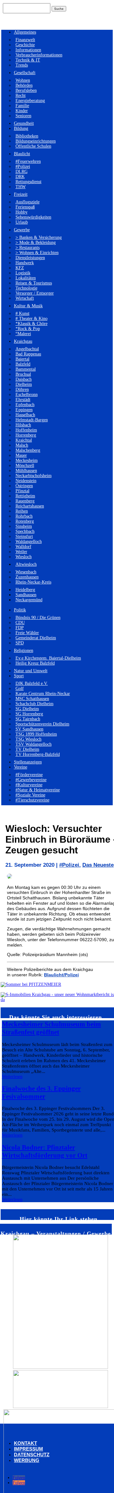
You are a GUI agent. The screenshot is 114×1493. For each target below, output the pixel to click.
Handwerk (25, 262)
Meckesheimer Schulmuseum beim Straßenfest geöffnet (51, 1028)
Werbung (26, 1460)
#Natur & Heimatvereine (38, 790)
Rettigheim (25, 496)
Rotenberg (25, 521)
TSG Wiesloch (28, 739)
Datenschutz (31, 1454)
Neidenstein (26, 480)
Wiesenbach (26, 572)
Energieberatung (30, 100)
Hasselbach (25, 414)
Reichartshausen (30, 506)
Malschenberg (28, 450)
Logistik (23, 273)
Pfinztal (22, 490)
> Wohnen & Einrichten (37, 252)
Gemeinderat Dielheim (36, 637)
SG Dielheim (27, 708)
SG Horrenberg (29, 713)
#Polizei (23, 166)
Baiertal (22, 359)
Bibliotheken (27, 136)
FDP (20, 627)
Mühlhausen (26, 470)
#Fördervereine (29, 774)
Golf (20, 688)
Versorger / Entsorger (35, 293)
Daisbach (24, 379)
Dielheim (24, 384)
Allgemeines (25, 32)
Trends (22, 65)
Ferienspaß (25, 207)
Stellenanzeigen (28, 762)
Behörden (24, 85)
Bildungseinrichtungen (36, 141)
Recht (21, 95)
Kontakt (25, 1443)
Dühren (22, 389)
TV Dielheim (27, 749)
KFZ (20, 267)
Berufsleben (26, 90)
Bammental (26, 369)
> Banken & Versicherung (39, 237)
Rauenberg (25, 501)
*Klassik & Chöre (32, 323)
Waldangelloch (29, 541)
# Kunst (22, 313)
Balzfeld (23, 364)
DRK (20, 176)
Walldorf (23, 546)
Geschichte (25, 44)
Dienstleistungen (30, 257)
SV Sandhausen (29, 729)
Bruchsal (23, 374)
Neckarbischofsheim (34, 475)
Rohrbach (24, 516)
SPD (20, 643)
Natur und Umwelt (31, 670)
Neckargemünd (29, 599)
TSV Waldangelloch (34, 744)
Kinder (22, 110)
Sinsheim (24, 526)
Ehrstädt (23, 399)
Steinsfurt (24, 536)
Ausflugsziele (28, 202)
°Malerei (23, 333)
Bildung (21, 128)
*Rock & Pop (28, 328)
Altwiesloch (26, 564)
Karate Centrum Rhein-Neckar (43, 693)
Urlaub (22, 222)
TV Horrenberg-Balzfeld (38, 754)
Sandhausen (26, 594)
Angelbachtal (27, 349)
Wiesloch (24, 556)
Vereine (20, 767)
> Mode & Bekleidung (36, 242)
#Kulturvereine (29, 784)
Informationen (28, 50)
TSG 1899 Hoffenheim (36, 734)
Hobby (22, 212)
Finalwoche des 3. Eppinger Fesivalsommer (41, 1092)
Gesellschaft (24, 72)
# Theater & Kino (32, 318)
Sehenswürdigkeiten (33, 217)
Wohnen (23, 80)
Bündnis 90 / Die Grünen (38, 617)
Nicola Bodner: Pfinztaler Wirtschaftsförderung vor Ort (44, 1151)
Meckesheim (27, 460)
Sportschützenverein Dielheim (42, 724)
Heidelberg (25, 589)
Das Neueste (98, 865)
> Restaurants (28, 247)
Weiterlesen (12, 1076)
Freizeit (21, 194)
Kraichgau (23, 341)
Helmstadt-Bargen (32, 420)
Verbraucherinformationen (39, 55)
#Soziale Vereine (30, 795)
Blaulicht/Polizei (61, 974)
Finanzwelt (25, 39)
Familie (22, 105)
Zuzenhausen (27, 577)
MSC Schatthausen (32, 698)
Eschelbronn (27, 394)
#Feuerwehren (28, 161)
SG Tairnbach (28, 719)
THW (21, 186)
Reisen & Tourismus (34, 283)
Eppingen (24, 409)
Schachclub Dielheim (35, 703)
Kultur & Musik (28, 305)
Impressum (28, 1449)
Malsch (22, 445)
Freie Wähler (27, 632)
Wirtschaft (25, 298)
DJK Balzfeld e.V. (32, 683)
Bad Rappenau (28, 354)
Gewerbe (22, 229)
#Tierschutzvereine (32, 800)
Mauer (21, 455)
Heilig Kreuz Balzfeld (35, 663)
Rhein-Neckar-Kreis (33, 582)
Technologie (26, 288)
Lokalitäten (26, 278)
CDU (20, 622)
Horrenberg (26, 435)
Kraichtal (24, 440)
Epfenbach (25, 404)
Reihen (22, 511)
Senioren (23, 115)
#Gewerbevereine (31, 779)
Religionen (23, 650)
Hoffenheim (26, 430)
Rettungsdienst (28, 181)
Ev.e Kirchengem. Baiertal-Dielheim (48, 658)
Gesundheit (24, 123)
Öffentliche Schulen (33, 146)
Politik (20, 610)
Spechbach (25, 531)
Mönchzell (25, 465)
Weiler (21, 551)
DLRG (22, 171)
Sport (19, 675)
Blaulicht (22, 153)
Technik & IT (28, 60)
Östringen (24, 485)
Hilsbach (23, 425)
